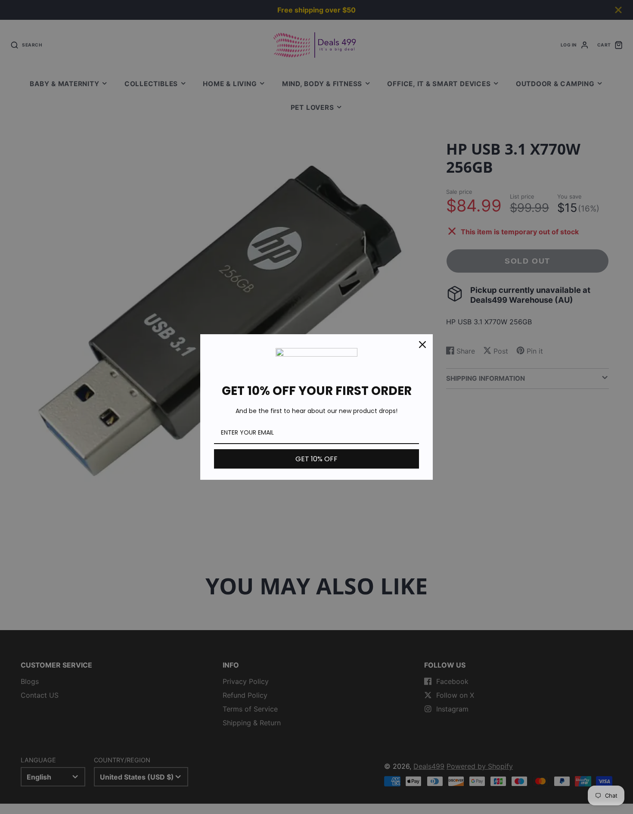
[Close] (422, 344)
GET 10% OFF (316, 459)
